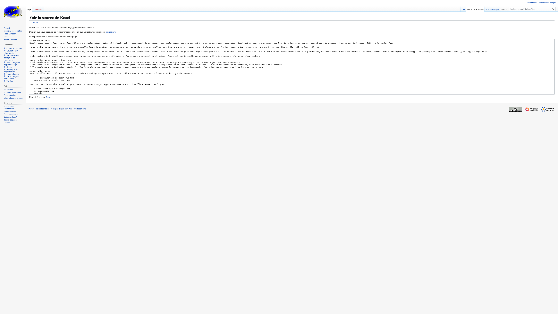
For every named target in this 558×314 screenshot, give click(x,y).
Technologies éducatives (11, 77)
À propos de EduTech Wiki (61, 109)
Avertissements (80, 109)
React (35, 22)
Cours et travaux (14, 48)
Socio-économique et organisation (11, 69)
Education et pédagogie (11, 52)
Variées (10, 81)
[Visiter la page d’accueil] (12, 11)
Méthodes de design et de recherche (11, 57)
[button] (504, 9)
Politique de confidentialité (38, 109)
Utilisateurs (110, 32)
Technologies (13, 74)
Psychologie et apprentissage (12, 63)
